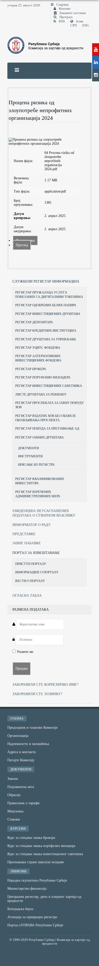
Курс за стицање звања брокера (31, 838)
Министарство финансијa (26, 888)
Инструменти (30, 456)
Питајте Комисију (21, 760)
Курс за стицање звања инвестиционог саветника (45, 854)
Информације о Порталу (36, 572)
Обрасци (14, 795)
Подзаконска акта (20, 787)
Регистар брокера (30, 369)
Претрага (66, 17)
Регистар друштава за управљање (45, 339)
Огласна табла (27, 595)
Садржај (62, 4)
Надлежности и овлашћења (28, 744)
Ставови (13, 819)
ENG (85, 25)
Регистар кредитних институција (45, 330)
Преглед (22, 245)
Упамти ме (24, 652)
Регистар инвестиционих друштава (47, 314)
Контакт (64, 8)
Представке (24, 534)
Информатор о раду (31, 525)
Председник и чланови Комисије (32, 727)
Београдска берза (20, 909)
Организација (17, 736)
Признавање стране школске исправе (35, 862)
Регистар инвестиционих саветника (48, 386)
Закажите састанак (72, 13)
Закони (12, 779)
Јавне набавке (26, 543)
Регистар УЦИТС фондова (37, 347)
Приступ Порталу (30, 564)
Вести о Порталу (30, 581)
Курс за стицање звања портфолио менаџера (41, 846)
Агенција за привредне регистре (32, 917)
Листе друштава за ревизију (41, 394)
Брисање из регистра (36, 464)
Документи (28, 448)
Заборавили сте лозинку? (37, 694)
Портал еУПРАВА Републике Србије (35, 925)
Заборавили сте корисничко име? (45, 684)
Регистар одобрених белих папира (45, 305)
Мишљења (15, 811)
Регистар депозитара (34, 322)
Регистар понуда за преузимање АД (47, 428)
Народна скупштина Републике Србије (37, 880)
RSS (61, 21)
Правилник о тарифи (23, 803)
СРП (73, 25)
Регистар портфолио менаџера (42, 377)
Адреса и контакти (21, 752)
